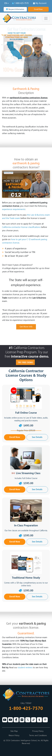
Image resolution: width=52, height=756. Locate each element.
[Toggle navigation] (46, 18)
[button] (6, 3)
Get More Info (26, 327)
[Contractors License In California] (26, 184)
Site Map (14, 731)
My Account (40, 3)
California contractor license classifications (21, 227)
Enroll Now (38, 9)
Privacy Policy (38, 731)
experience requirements (13, 209)
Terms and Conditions (38, 735)
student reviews (25, 667)
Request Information (16, 9)
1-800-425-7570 (21, 3)
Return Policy (14, 735)
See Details (37, 437)
